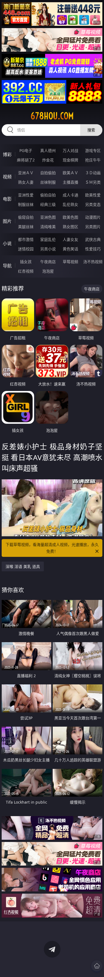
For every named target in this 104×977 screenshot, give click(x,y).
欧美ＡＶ (70, 172)
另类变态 (93, 204)
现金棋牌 (70, 160)
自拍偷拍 (48, 172)
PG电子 (25, 150)
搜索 (91, 130)
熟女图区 (70, 226)
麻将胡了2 (26, 160)
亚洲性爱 (26, 195)
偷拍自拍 (48, 195)
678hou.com (52, 115)
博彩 (7, 154)
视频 (7, 177)
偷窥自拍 (26, 217)
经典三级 (48, 204)
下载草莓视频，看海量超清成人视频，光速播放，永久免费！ (52, 548)
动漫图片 (93, 217)
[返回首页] (96, 965)
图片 (7, 221)
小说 (7, 243)
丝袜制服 (48, 182)
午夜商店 (48, 261)
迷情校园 (26, 248)
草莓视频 (70, 261)
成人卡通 (70, 195)
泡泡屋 (48, 271)
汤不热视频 (93, 261)
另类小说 (48, 248)
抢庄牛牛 (93, 160)
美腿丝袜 (26, 226)
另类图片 (93, 226)
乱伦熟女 (70, 204)
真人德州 (48, 150)
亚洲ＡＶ (26, 172)
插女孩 (26, 261)
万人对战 (70, 150)
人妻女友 (70, 239)
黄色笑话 (70, 248)
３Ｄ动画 (93, 172)
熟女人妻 (26, 182)
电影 (7, 199)
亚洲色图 (48, 217)
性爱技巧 (93, 248)
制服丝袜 (26, 204)
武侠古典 (93, 239)
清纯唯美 (48, 226)
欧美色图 (70, 217)
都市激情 (26, 239)
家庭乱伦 (48, 239)
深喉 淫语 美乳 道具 (23, 566)
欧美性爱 (93, 195)
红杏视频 (26, 271)
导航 (7, 266)
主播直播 (70, 182)
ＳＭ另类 (93, 182)
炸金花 (48, 160)
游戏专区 (93, 150)
